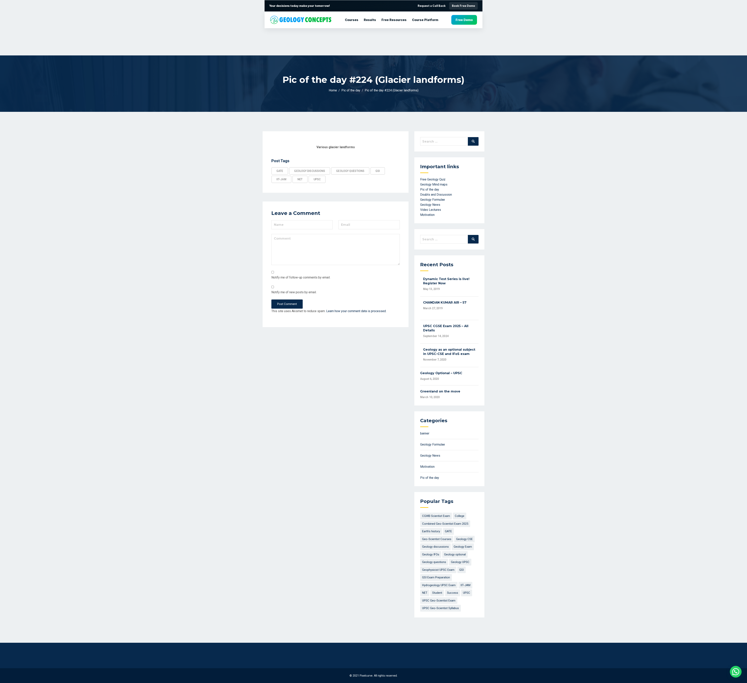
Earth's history (431, 531)
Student (437, 593)
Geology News (430, 205)
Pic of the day (429, 189)
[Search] (473, 141)
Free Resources (394, 20)
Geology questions (350, 171)
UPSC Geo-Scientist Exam (438, 600)
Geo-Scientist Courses (436, 539)
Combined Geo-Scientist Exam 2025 (445, 523)
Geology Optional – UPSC (441, 373)
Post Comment (287, 304)
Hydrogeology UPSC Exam (439, 585)
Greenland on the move (440, 391)
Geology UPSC (460, 562)
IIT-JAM (281, 179)
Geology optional (455, 554)
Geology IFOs (430, 554)
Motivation (427, 215)
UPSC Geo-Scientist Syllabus (440, 608)
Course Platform (425, 20)
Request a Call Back (432, 5)
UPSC (317, 179)
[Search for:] (449, 141)
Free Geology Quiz (432, 179)
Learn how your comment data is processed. (356, 311)
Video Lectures (430, 210)
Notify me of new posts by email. (294, 292)
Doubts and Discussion (436, 194)
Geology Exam (463, 546)
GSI (377, 171)
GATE (279, 171)
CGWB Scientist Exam (436, 516)
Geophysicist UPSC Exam (438, 570)
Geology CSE (464, 539)
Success (452, 593)
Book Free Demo (463, 5)
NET (299, 179)
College (459, 516)
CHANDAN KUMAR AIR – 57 (444, 302)
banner (424, 433)
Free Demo (464, 20)
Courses (351, 20)
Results (370, 20)
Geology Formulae (432, 199)
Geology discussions (309, 171)
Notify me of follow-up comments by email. (300, 277)
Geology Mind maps (433, 184)
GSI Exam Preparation (436, 577)
